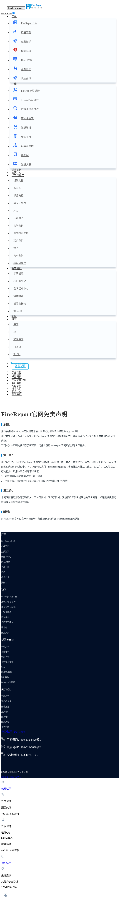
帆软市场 (26, 78)
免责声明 (5, 727)
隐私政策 (5, 722)
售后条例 (18, 255)
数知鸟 (4, 582)
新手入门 (18, 188)
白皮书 (4, 572)
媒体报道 (18, 296)
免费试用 (20, 366)
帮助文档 (18, 180)
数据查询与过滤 (30, 109)
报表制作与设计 (30, 100)
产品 (14, 16)
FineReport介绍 (29, 23)
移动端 (25, 155)
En (14, 332)
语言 (14, 319)
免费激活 (26, 41)
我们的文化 (19, 281)
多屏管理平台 (7, 622)
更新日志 (26, 69)
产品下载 (26, 32)
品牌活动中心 (20, 288)
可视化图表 (27, 118)
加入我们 (18, 311)
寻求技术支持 (20, 233)
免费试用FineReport (13, 731)
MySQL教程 (6, 672)
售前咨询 (18, 225)
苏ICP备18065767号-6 (11, 777)
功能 (14, 84)
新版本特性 (6, 557)
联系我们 (18, 240)
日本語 (17, 347)
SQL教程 (5, 677)
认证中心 (18, 218)
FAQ (15, 210)
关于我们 (17, 268)
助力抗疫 (26, 51)
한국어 (16, 354)
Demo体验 (26, 60)
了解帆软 (18, 273)
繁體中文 (18, 339)
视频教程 (18, 195)
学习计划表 (19, 203)
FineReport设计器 (30, 90)
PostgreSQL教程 (8, 682)
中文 (15, 324)
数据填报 (26, 127)
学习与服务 (18, 175)
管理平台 (26, 137)
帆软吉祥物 (19, 303)
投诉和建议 (19, 263)
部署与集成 (27, 146)
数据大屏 (26, 164)
